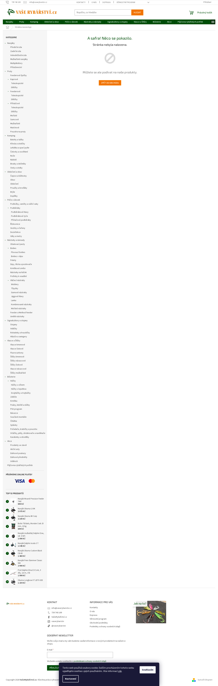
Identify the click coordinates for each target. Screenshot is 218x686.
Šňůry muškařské (18, 372)
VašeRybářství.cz (59, 616)
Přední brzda (16, 47)
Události (14, 461)
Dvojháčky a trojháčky (21, 393)
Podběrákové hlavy (19, 212)
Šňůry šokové (16, 364)
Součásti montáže (18, 417)
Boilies (13, 248)
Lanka (13, 300)
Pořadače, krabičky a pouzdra (23, 429)
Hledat (137, 12)
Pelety (13, 260)
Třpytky (14, 288)
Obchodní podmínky (99, 622)
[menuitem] (9, 22)
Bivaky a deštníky (18, 163)
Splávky (13, 425)
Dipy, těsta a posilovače (21, 264)
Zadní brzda (15, 51)
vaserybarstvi (58, 621)
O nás (94, 2)
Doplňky (14, 196)
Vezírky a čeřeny (17, 228)
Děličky (14, 87)
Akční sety (15, 449)
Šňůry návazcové (18, 360)
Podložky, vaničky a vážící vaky (24, 204)
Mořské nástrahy (18, 308)
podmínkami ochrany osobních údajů (90, 661)
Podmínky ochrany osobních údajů (105, 626)
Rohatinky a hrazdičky (20, 332)
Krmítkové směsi (17, 268)
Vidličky (13, 328)
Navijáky (11, 43)
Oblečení (14, 183)
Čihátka (13, 421)
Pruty (9, 71)
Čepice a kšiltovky (18, 175)
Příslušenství (16, 67)
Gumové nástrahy (19, 292)
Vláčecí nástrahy (17, 280)
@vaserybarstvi (59, 625)
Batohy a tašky (17, 139)
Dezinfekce (15, 232)
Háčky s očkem (18, 384)
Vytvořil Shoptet (205, 679)
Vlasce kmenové (17, 344)
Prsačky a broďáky (18, 187)
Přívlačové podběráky (21, 220)
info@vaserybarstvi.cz (62, 608)
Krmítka (13, 400)
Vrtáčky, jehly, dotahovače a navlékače (27, 433)
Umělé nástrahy (17, 316)
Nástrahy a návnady (16, 240)
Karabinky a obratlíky (19, 437)
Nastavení (70, 678)
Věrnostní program (126, 2)
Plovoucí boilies (18, 252)
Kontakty (81, 2)
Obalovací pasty (17, 244)
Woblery (15, 284)
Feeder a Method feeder (21, 312)
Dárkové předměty (18, 457)
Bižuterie (11, 376)
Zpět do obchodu (110, 82)
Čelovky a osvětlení (19, 151)
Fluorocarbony (16, 352)
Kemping (11, 135)
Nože (12, 155)
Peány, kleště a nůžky (20, 405)
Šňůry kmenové (17, 356)
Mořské (13, 115)
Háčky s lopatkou (18, 388)
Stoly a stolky (16, 167)
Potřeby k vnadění (18, 276)
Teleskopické (17, 83)
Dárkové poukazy (18, 453)
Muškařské (15, 123)
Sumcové (14, 119)
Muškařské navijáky (19, 59)
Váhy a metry (16, 236)
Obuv (12, 179)
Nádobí (13, 159)
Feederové (15, 91)
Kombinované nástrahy (21, 304)
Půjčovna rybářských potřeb (20, 465)
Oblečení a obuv (14, 171)
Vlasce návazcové (18, 368)
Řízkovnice (15, 224)
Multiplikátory (16, 63)
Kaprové (14, 79)
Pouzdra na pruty (18, 131)
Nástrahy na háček (18, 272)
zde (120, 671)
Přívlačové (15, 103)
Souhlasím (147, 669)
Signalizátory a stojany (17, 320)
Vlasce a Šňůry (13, 340)
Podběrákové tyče (19, 216)
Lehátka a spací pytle (19, 147)
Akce (9, 441)
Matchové (14, 127)
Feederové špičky (18, 75)
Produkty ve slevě (18, 445)
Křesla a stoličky (17, 143)
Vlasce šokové (16, 348)
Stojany (13, 324)
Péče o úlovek (13, 199)
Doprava (106, 2)
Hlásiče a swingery (18, 336)
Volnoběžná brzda (18, 55)
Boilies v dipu (17, 256)
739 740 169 (57, 612)
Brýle (12, 192)
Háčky (13, 380)
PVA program (16, 409)
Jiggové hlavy (17, 296)
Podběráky (15, 208)
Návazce (14, 413)
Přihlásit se (55, 667)
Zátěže (13, 396)
